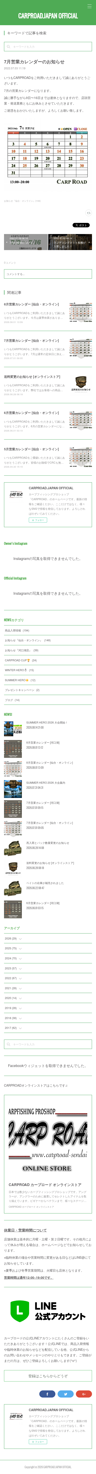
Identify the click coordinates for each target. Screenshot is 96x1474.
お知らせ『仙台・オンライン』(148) (22, 200)
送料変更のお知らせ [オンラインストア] (32, 376)
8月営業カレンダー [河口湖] (42, 742)
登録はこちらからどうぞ (48, 1375)
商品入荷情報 (17, 630)
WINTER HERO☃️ (19, 670)
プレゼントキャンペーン (22, 690)
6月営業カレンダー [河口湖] (42, 903)
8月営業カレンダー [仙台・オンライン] (31, 304)
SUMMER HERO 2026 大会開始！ (47, 722)
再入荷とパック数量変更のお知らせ (47, 843)
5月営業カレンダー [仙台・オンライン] (31, 449)
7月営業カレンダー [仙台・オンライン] (31, 340)
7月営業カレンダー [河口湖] (42, 802)
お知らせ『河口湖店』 (21, 650)
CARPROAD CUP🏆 (21, 660)
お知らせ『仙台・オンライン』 (28, 640)
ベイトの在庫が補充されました (45, 883)
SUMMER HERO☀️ (20, 680)
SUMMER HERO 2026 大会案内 (45, 782)
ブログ (12, 700)
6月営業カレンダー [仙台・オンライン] (31, 412)
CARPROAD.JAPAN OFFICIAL (48, 15)
